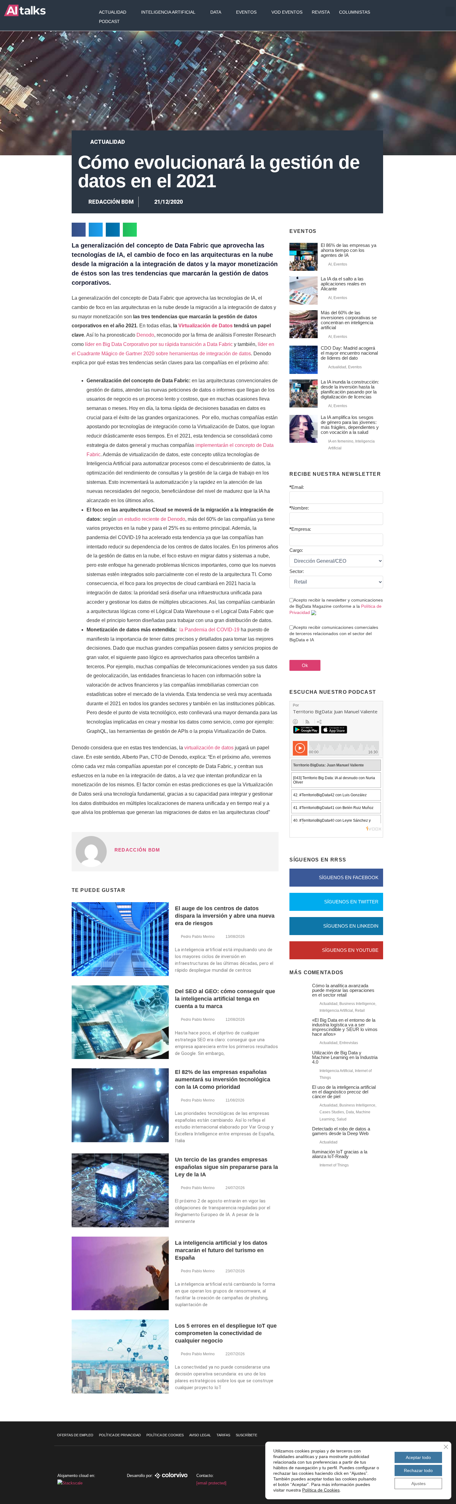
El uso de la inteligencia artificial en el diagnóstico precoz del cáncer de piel (344, 1091)
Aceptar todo (418, 1457)
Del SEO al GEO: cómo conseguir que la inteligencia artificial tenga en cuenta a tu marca (225, 998)
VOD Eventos (286, 12)
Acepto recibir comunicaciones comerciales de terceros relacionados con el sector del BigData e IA (333, 633)
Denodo (145, 335)
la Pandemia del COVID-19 (209, 629)
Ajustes (418, 1483)
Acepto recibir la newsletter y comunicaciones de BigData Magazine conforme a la (336, 606)
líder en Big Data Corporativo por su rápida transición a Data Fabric (159, 344)
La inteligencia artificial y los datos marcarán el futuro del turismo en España (221, 1250)
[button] (450, 11)
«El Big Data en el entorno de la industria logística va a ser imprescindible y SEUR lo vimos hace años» (345, 1027)
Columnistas (354, 12)
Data (215, 12)
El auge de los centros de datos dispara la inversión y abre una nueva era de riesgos (225, 915)
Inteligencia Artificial (168, 12)
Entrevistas (348, 1043)
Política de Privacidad (120, 1435)
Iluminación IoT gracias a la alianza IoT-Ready (339, 1154)
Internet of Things (334, 1165)
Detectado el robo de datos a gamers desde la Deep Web (341, 1131)
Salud (341, 1119)
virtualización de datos (209, 747)
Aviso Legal (200, 1435)
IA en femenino (340, 441)
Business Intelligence (357, 1004)
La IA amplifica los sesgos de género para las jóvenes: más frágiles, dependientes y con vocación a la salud (350, 425)
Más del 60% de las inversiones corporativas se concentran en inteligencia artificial (349, 320)
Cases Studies (332, 1112)
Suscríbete (246, 1435)
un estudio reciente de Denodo (151, 519)
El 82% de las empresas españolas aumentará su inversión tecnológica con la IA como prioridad (222, 1079)
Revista (321, 12)
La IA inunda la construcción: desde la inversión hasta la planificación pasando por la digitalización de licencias (350, 389)
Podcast (109, 21)
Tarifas (223, 1435)
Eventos (246, 12)
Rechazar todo (418, 1470)
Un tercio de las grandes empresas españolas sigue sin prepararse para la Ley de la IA (226, 1167)
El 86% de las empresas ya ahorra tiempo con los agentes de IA (348, 250)
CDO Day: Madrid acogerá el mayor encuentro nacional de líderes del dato (349, 353)
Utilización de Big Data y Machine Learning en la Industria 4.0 (345, 1057)
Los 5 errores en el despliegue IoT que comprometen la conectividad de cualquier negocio (226, 1333)
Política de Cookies (165, 1435)
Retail (360, 1010)
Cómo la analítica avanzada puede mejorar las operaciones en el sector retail (343, 990)
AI (330, 264)
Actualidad (112, 12)
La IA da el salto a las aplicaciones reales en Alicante (343, 283)
